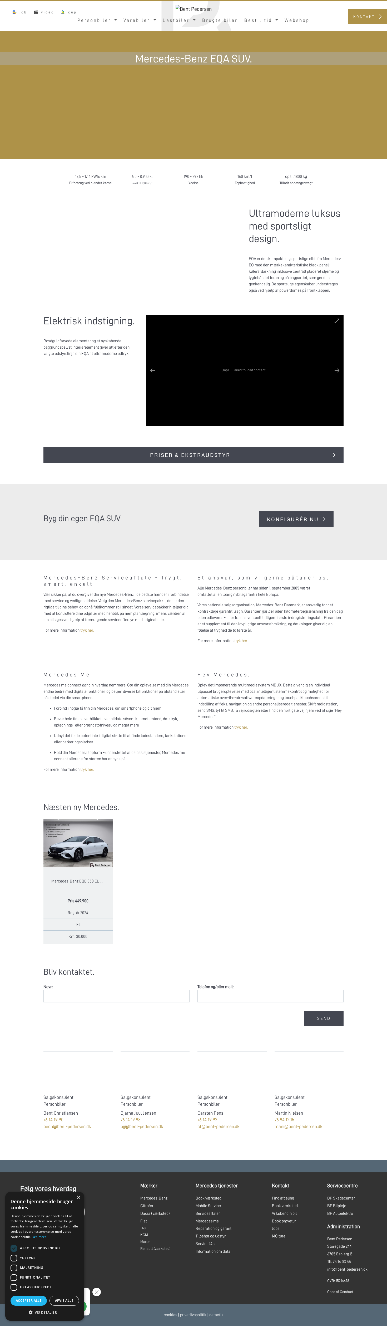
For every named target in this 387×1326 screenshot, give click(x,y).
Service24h (205, 1244)
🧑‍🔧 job (19, 12)
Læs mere (39, 1237)
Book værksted (208, 1198)
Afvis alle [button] (64, 1300)
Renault (146, 1248)
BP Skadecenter (341, 1198)
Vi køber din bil (284, 1213)
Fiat (143, 1221)
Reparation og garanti (214, 1228)
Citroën (146, 1206)
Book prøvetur (284, 1221)
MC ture (278, 1236)
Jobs (275, 1228)
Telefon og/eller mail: (215, 987)
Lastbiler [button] (177, 20)
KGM (144, 1235)
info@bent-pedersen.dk (347, 1269)
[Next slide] (334, 370)
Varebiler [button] (137, 20)
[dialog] (44, 1256)
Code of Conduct (340, 1292)
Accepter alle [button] (29, 1300)
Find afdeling (283, 1198)
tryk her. (87, 630)
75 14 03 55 (342, 1262)
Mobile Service (208, 1206)
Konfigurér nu (293, 519)
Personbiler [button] (95, 20)
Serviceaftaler (208, 1213)
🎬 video (44, 12)
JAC (143, 1228)
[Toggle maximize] (337, 321)
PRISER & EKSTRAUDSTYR (190, 454)
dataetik (216, 1315)
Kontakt (364, 16)
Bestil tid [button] (259, 20)
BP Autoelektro (340, 1213)
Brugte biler (220, 20)
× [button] (78, 1198)
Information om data (213, 1251)
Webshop (297, 20)
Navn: (48, 987)
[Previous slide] (155, 370)
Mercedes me (207, 1221)
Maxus (145, 1242)
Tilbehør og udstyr (211, 1236)
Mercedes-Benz (153, 1198)
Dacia (145, 1213)
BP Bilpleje (336, 1206)
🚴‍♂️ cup (69, 12)
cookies (170, 1315)
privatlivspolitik (193, 1315)
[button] (45, 1312)
